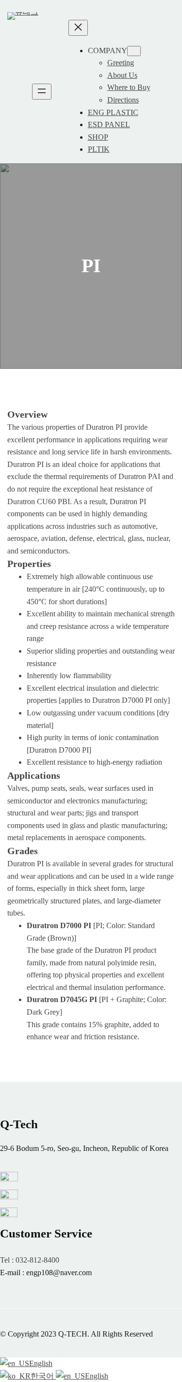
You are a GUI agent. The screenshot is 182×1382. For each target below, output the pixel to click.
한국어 (43, 1376)
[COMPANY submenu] (134, 51)
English (40, 1363)
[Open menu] (41, 92)
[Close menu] (78, 28)
